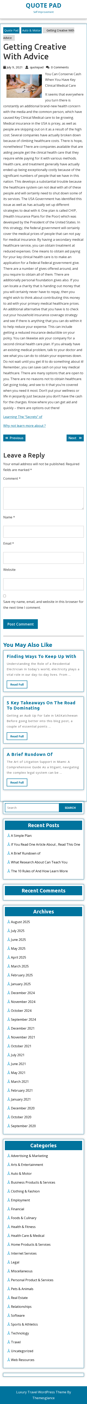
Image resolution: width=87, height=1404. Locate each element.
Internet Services (24, 1253)
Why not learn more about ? (24, 425)
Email (8, 543)
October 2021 (21, 1046)
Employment (20, 1200)
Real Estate (19, 1298)
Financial (17, 1209)
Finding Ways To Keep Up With (41, 656)
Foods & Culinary (23, 1218)
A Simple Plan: (21, 835)
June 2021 (18, 1064)
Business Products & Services (33, 1182)
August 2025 (20, 922)
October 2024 (21, 1010)
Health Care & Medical (27, 1235)
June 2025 (18, 939)
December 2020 (23, 1108)
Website (9, 569)
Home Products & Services (31, 1244)
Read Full (18, 685)
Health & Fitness (23, 1227)
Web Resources (22, 1360)
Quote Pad (43, 5)
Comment (12, 478)
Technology (20, 1333)
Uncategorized (22, 1351)
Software (18, 1315)
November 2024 (23, 1002)
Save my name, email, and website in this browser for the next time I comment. (43, 604)
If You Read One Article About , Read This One (45, 844)
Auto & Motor (31, 30)
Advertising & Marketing (29, 1156)
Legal (15, 1262)
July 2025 (17, 931)
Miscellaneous (22, 1271)
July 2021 (17, 1055)
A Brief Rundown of (30, 754)
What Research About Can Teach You (39, 862)
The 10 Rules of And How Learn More (39, 871)
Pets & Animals (22, 1289)
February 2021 (22, 1090)
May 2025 (18, 948)
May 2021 (18, 1072)
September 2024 (23, 1019)
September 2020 (23, 1126)
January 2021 (21, 1099)
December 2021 (23, 1028)
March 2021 (20, 1081)
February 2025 (22, 975)
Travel (16, 1342)
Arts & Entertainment (27, 1164)
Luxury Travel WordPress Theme (41, 1392)
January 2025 (21, 984)
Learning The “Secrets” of (22, 417)
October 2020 (21, 1117)
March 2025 (20, 966)
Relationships (21, 1306)
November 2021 (23, 1037)
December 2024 (23, 993)
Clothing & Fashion (25, 1191)
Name (9, 517)
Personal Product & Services (32, 1280)
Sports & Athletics (24, 1324)
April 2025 (18, 957)
